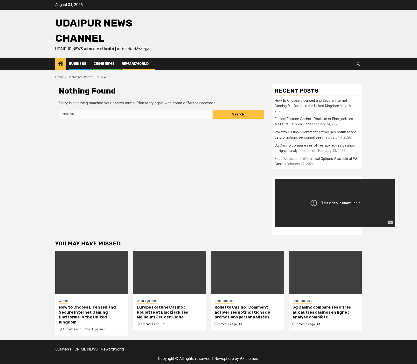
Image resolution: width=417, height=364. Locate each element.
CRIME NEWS (104, 64)
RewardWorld (135, 64)
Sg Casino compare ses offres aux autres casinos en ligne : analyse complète (321, 312)
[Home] (60, 64)
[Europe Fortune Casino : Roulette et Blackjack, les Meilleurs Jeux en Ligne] (169, 272)
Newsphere (224, 358)
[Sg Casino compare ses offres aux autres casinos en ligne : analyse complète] (325, 272)
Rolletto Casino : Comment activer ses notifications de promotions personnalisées (242, 312)
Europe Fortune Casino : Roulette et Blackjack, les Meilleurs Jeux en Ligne (162, 312)
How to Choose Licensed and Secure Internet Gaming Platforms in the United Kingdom (87, 314)
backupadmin (96, 329)
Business (77, 64)
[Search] (358, 64)
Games (64, 301)
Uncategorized (147, 301)
